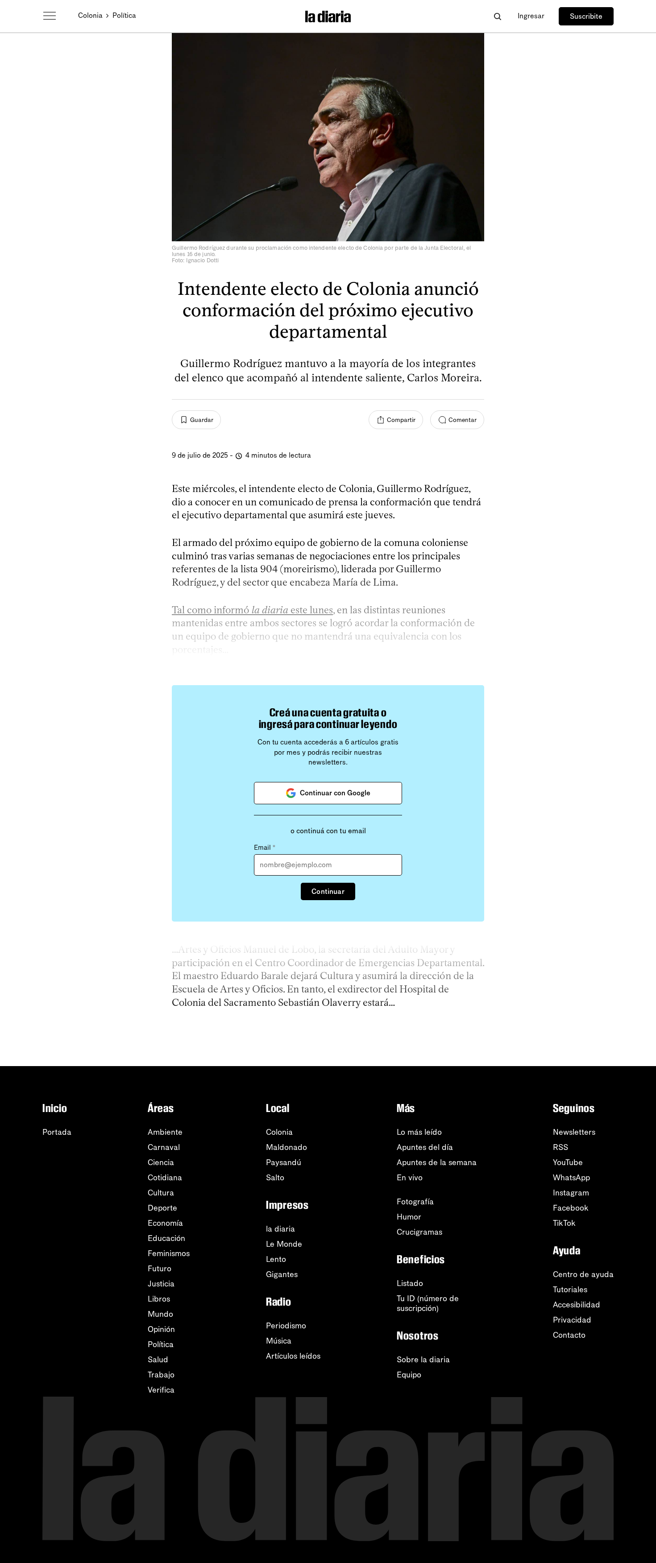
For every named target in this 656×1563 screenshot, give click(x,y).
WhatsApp (571, 1178)
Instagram (571, 1193)
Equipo (409, 1375)
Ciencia (161, 1162)
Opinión (161, 1329)
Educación (166, 1238)
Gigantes (282, 1274)
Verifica (161, 1390)
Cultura (161, 1193)
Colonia (90, 15)
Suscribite (586, 16)
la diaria (280, 1229)
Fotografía (415, 1202)
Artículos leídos (293, 1356)
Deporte (162, 1208)
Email (264, 848)
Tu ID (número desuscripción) (428, 1303)
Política (124, 15)
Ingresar (531, 16)
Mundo (160, 1314)
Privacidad (572, 1320)
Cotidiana (165, 1178)
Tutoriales (570, 1289)
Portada (56, 1132)
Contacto (569, 1335)
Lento (276, 1259)
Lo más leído (419, 1132)
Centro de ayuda (583, 1274)
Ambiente (165, 1132)
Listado (410, 1283)
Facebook (571, 1208)
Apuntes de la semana (437, 1162)
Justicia (161, 1284)
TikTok (564, 1223)
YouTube (568, 1162)
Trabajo (161, 1375)
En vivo (410, 1178)
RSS (560, 1147)
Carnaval (164, 1147)
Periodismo (286, 1326)
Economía (165, 1223)
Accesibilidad (576, 1305)
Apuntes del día (425, 1147)
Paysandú (283, 1162)
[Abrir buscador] (497, 16)
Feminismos (169, 1253)
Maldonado (286, 1147)
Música (278, 1341)
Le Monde (284, 1244)
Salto (275, 1178)
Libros (159, 1299)
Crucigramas (419, 1232)
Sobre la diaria (423, 1360)
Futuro (159, 1269)
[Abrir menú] (49, 16)
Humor (409, 1217)
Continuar (327, 891)
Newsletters (574, 1132)
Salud (158, 1360)
